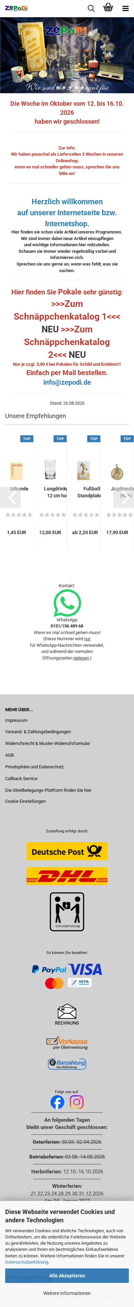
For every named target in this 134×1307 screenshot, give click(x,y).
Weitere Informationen (67, 1293)
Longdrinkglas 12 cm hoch (59, 492)
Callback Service (21, 778)
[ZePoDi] (13, 8)
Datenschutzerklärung (26, 1262)
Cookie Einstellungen (25, 801)
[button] (10, 497)
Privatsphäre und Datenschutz (34, 766)
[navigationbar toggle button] (125, 8)
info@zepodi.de (67, 382)
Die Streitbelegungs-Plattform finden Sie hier (48, 790)
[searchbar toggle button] (91, 8)
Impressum (16, 720)
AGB (9, 755)
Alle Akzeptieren (67, 1275)
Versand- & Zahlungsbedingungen (38, 731)
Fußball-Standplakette (93, 492)
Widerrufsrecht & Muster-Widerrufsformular (47, 743)
